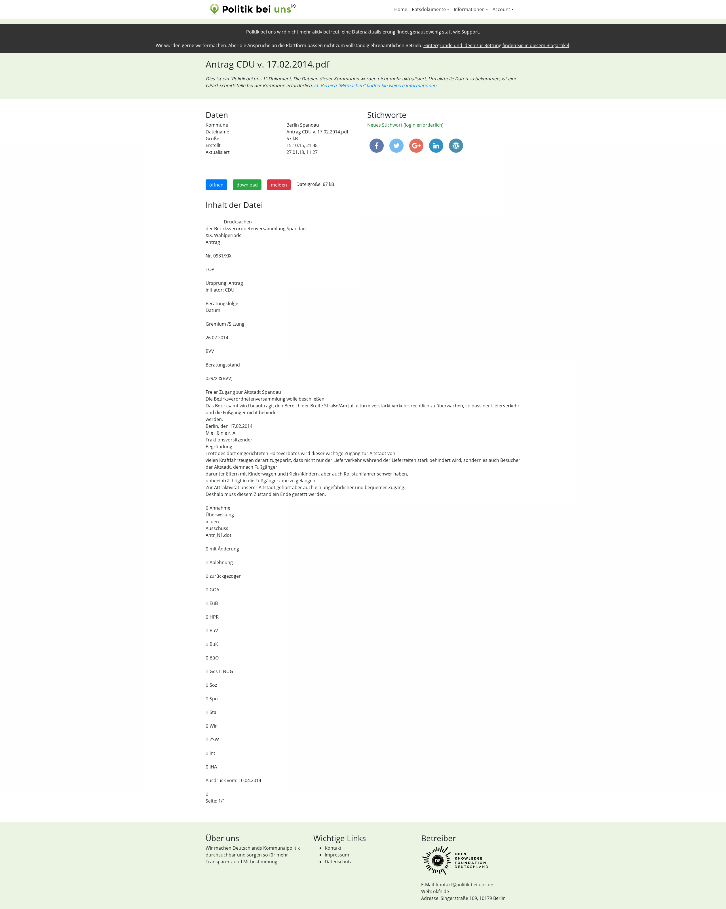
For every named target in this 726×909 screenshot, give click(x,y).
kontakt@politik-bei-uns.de (464, 884)
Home (400, 9)
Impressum (337, 855)
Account (501, 9)
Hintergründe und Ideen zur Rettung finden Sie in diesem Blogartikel (496, 45)
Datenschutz (338, 861)
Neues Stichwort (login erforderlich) (405, 125)
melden (279, 185)
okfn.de (441, 891)
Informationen (469, 9)
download (247, 185)
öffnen (216, 185)
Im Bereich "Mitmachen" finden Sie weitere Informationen (375, 85)
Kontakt (333, 848)
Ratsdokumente (429, 9)
